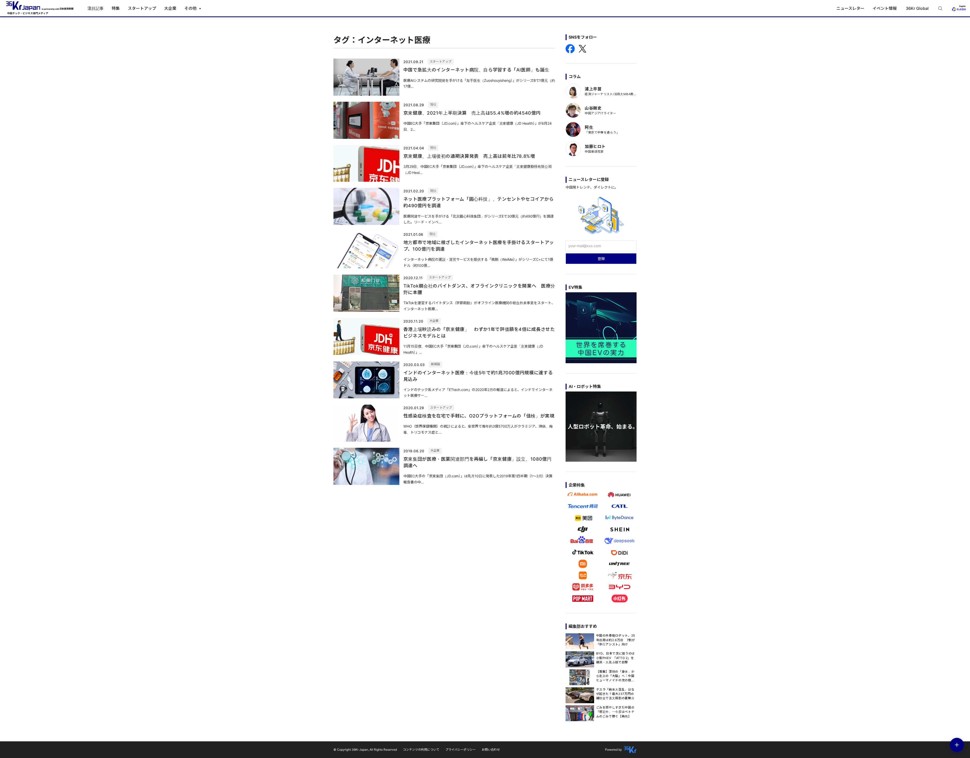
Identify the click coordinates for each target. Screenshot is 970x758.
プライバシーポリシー (460, 749)
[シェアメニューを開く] (957, 745)
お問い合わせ (491, 749)
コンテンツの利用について (421, 749)
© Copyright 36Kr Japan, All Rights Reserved (365, 749)
